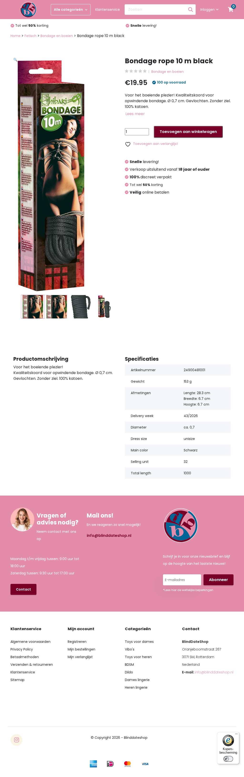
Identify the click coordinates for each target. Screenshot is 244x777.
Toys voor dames (139, 641)
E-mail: (207, 672)
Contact (23, 589)
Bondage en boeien (57, 35)
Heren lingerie (136, 687)
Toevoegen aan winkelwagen (188, 131)
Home (15, 35)
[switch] (228, 759)
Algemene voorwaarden (30, 641)
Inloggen (207, 9)
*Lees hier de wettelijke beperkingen (188, 590)
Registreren (77, 641)
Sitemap (17, 679)
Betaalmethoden (24, 657)
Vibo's (129, 649)
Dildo (129, 672)
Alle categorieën (69, 9)
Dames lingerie (137, 679)
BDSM (129, 664)
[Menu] (236, 735)
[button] (69, 115)
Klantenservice (107, 9)
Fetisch (30, 35)
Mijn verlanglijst (80, 657)
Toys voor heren (138, 657)
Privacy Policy (21, 649)
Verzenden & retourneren (31, 664)
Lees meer (135, 113)
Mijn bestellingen (81, 649)
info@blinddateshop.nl (109, 535)
